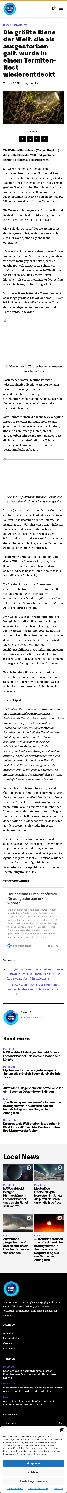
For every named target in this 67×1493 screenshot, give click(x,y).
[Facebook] (22, 139)
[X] (30, 139)
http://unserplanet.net (32, 1017)
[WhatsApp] (44, 139)
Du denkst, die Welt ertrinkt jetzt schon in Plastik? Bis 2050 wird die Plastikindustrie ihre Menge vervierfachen (31, 1127)
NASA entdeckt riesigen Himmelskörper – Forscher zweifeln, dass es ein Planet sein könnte (31, 1056)
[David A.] (11, 1017)
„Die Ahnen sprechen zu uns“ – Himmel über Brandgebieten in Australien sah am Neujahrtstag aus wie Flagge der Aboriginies (49, 1250)
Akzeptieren (33, 1463)
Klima (6, 1084)
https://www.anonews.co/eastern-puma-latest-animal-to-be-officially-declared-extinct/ (33, 989)
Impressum (58, 1488)
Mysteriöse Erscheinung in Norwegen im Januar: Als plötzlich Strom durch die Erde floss (31, 1074)
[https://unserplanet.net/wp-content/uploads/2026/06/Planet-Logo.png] (9, 8)
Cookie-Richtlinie (15, 1488)
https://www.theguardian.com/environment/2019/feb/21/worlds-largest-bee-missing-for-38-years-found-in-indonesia (35, 973)
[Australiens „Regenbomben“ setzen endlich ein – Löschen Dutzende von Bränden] (18, 1223)
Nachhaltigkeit (10, 1120)
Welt (26, 25)
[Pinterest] (37, 139)
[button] (62, 1430)
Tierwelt (17, 25)
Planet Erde (9, 1049)
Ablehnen (33, 1472)
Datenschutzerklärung (38, 1488)
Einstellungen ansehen (33, 1481)
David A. (34, 83)
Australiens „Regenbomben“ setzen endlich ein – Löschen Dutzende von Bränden (16, 1246)
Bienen (7, 25)
